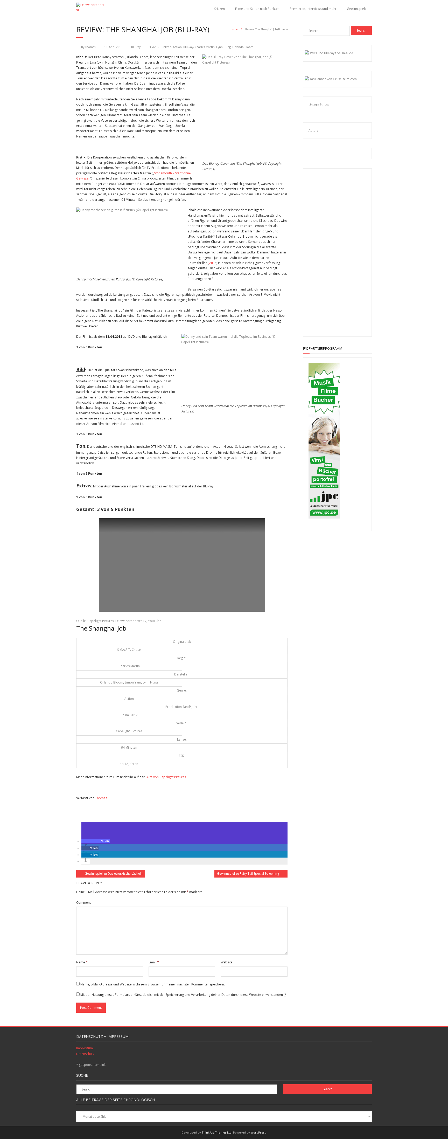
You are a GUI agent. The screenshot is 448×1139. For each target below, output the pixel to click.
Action (177, 47)
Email (154, 962)
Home (233, 29)
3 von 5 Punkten (160, 47)
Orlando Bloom (243, 47)
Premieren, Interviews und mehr (313, 8)
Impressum (84, 1048)
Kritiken (219, 8)
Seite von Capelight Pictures (165, 777)
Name (82, 962)
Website (227, 962)
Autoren (314, 130)
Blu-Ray (188, 47)
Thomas (90, 47)
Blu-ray (136, 47)
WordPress (258, 1132)
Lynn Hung (223, 47)
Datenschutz (85, 1054)
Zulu (212, 263)
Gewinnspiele (357, 8)
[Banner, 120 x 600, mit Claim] (324, 517)
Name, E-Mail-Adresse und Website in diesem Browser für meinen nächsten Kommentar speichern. (152, 984)
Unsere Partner (320, 104)
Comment (83, 902)
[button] (95, 841)
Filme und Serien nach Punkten (257, 8)
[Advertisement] (342, 251)
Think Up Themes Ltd (217, 1132)
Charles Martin (205, 47)
